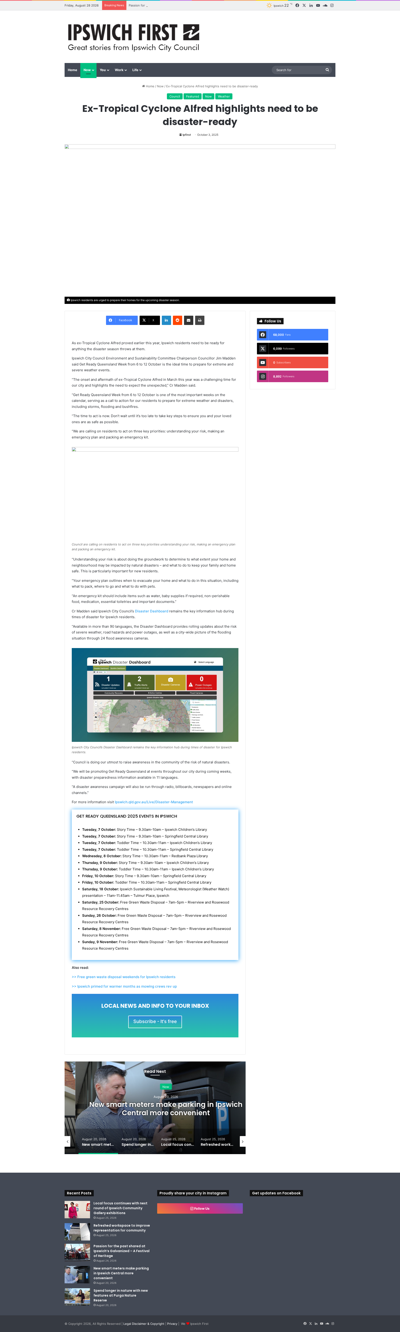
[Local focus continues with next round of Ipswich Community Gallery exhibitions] (77, 1209)
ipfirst (187, 134)
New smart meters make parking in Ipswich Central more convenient (155, 1108)
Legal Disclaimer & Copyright (143, 1324)
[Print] (199, 320)
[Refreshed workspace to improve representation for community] (77, 1232)
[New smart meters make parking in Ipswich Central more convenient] (77, 1274)
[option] (155, 1107)
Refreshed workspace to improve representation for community (122, 1228)
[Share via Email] (188, 320)
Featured (192, 96)
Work (119, 70)
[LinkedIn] (166, 320)
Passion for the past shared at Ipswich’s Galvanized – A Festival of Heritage (183, 5)
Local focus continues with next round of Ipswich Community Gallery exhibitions (120, 1208)
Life (135, 70)
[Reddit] (177, 320)
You (103, 70)
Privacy (172, 1324)
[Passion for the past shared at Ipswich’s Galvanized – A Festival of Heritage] (77, 1252)
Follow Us (201, 1208)
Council (174, 96)
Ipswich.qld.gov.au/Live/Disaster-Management (154, 802)
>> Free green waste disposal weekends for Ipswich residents (123, 977)
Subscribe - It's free (155, 1021)
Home (72, 70)
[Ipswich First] (135, 37)
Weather (224, 96)
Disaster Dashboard (151, 611)
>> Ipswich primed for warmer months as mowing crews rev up (124, 986)
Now (87, 70)
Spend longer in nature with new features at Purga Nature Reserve (121, 1295)
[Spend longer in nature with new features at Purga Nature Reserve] (77, 1297)
